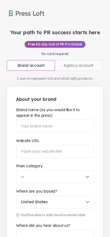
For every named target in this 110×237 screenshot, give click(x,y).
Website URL (27, 140)
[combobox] (55, 176)
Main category (29, 165)
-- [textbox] (22, 176)
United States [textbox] (34, 201)
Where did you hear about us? (43, 225)
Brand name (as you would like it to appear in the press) (48, 112)
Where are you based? (36, 191)
